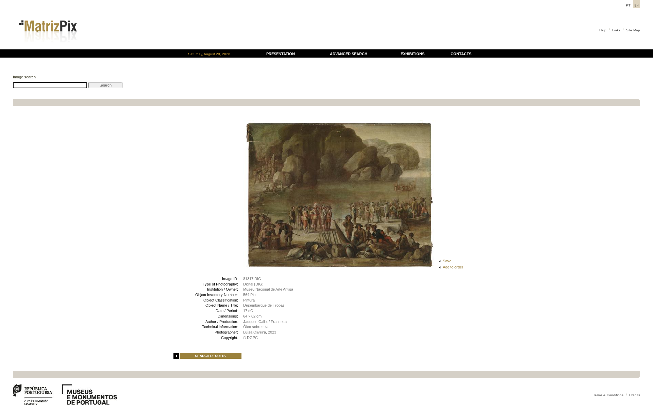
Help (602, 30)
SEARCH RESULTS (210, 356)
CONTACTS (461, 54)
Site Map (633, 30)
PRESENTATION (280, 54)
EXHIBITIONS (412, 54)
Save (447, 261)
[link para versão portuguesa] (628, 6)
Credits (634, 395)
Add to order (453, 267)
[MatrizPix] (47, 47)
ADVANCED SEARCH (348, 54)
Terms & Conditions (608, 395)
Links (616, 30)
